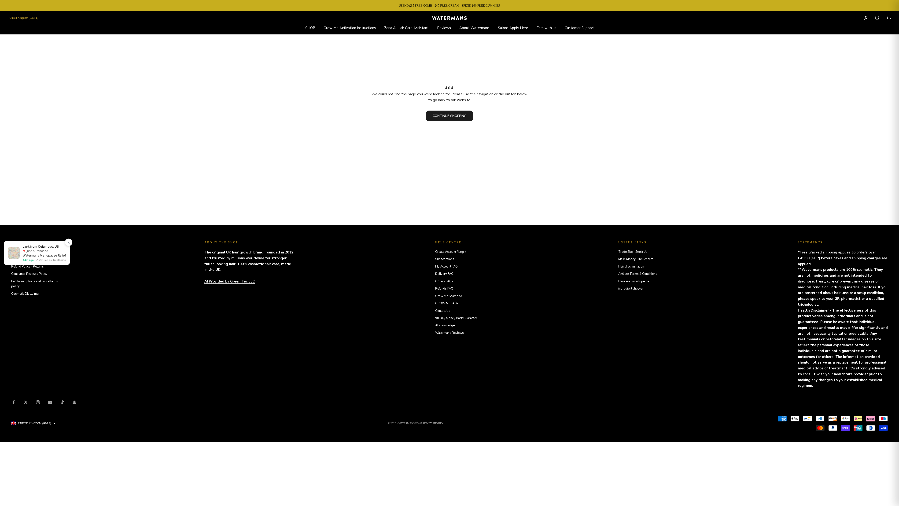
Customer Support (580, 28)
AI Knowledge (445, 325)
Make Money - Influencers (635, 259)
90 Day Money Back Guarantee (456, 318)
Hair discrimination (631, 266)
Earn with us (546, 28)
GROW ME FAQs (446, 303)
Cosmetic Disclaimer (25, 294)
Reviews (444, 28)
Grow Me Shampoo (448, 296)
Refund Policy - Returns (27, 266)
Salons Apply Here (513, 28)
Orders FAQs (444, 281)
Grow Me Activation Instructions (350, 28)
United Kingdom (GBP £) (23, 17)
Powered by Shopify (429, 423)
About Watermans (474, 28)
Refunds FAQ (444, 288)
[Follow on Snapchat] (74, 402)
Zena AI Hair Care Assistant (406, 28)
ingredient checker (630, 288)
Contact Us (442, 311)
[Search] (877, 18)
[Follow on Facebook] (13, 402)
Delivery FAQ (444, 274)
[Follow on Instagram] (38, 402)
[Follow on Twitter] (25, 402)
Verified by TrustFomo (52, 259)
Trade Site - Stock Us (632, 252)
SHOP (310, 28)
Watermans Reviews (449, 333)
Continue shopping (449, 116)
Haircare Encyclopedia (633, 281)
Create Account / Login (450, 252)
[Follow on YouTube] (50, 402)
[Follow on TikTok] (62, 402)
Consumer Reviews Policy (29, 274)
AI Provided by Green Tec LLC (229, 281)
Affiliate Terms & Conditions (637, 274)
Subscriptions (444, 259)
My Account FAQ (446, 266)
